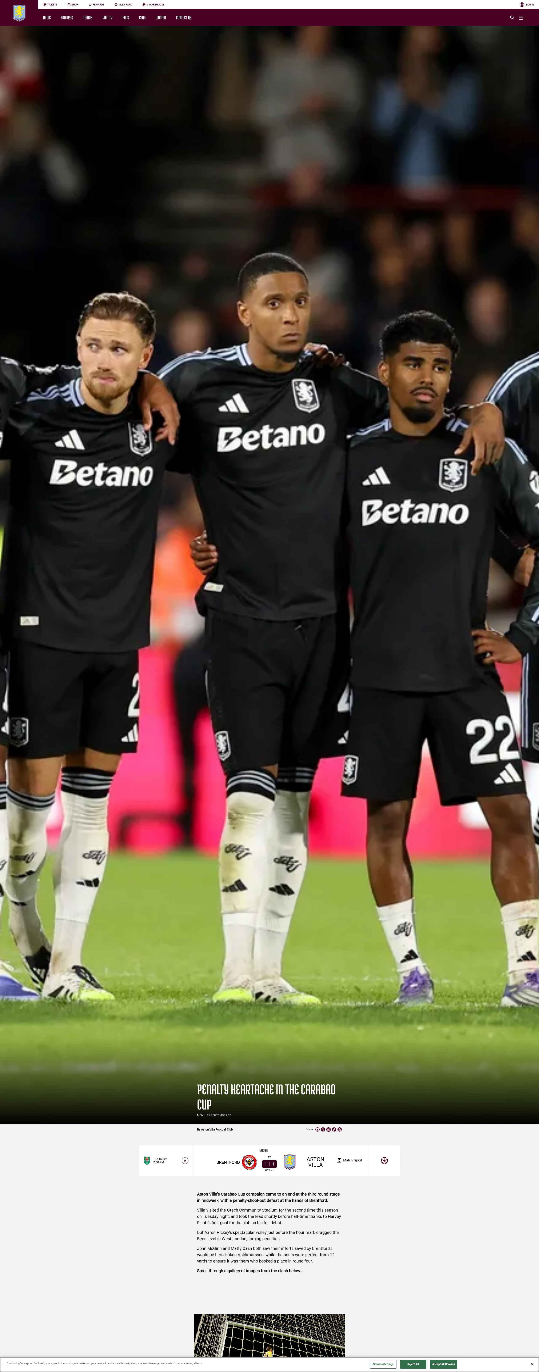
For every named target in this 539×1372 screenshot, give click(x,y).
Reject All (413, 1364)
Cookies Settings (383, 1364)
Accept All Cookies (443, 1364)
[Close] (532, 1364)
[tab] (50, 4)
